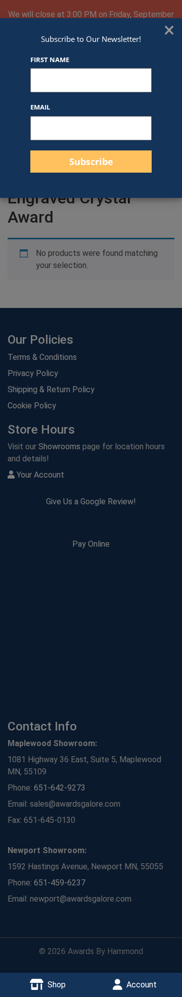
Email (40, 107)
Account (141, 984)
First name (49, 59)
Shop (57, 984)
